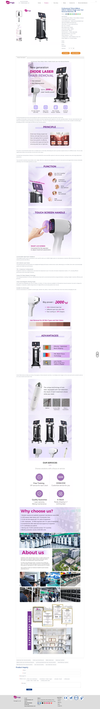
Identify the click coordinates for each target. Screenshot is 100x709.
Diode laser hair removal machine (24, 660)
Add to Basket (75, 53)
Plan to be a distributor (32, 678)
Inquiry (29, 689)
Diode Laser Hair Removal (38, 660)
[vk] (51, 703)
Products (59, 698)
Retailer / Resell (58, 678)
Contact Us (60, 705)
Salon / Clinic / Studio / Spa (33, 680)
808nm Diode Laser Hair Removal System (25, 662)
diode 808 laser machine (63, 662)
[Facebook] (38, 703)
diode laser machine (60, 660)
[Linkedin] (40, 703)
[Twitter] (42, 703)
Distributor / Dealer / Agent (46, 678)
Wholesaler (67, 678)
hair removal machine (39, 664)
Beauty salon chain (45, 680)
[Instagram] (47, 703)
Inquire (66, 53)
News (59, 704)
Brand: (63, 44)
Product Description (21, 57)
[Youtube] (44, 703)
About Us (59, 702)
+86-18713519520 (24, 1)
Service (59, 700)
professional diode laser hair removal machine (46, 662)
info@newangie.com (25, 2)
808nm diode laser (50, 660)
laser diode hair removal (51, 664)
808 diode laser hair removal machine (24, 664)
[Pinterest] (49, 703)
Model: (63, 41)
